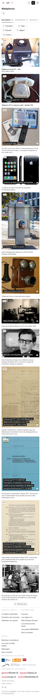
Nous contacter (27, 632)
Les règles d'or (27, 617)
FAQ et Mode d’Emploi (29, 620)
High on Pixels (9, 693)
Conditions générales (10, 614)
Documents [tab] (7, 20)
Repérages (6, 649)
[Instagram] (5, 687)
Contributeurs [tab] (21, 20)
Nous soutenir (7, 652)
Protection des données (11, 617)
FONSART (13, 691)
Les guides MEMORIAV (30, 629)
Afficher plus (22, 604)
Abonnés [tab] (33, 20)
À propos (24, 614)
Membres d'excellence (10, 640)
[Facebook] (3, 687)
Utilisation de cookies (10, 620)
